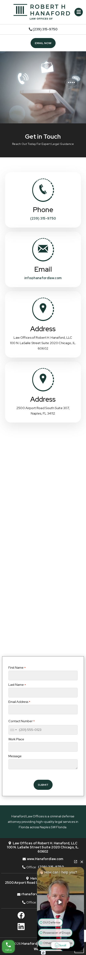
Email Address (19, 702)
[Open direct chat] (75, 861)
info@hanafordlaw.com (43, 278)
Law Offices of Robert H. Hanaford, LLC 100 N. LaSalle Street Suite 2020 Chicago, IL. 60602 (43, 847)
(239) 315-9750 (44, 29)
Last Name (17, 685)
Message (15, 756)
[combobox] (13, 729)
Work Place (16, 739)
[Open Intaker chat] (43, 953)
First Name (17, 667)
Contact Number (21, 721)
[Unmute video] (61, 902)
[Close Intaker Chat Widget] (82, 861)
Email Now (43, 43)
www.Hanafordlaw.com (45, 859)
